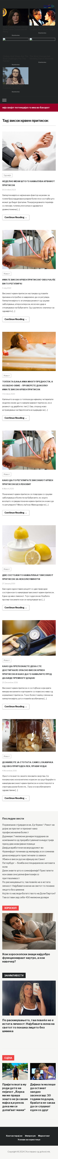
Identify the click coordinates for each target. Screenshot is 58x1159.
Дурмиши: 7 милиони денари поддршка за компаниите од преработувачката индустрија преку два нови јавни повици (28, 840)
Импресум (30, 1136)
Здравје (7, 175)
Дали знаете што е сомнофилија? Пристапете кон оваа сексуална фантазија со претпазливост (27, 874)
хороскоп (10, 908)
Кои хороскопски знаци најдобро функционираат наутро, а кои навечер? (26, 958)
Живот (7, 273)
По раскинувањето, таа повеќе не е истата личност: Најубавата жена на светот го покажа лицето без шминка (28, 886)
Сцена (8, 1057)
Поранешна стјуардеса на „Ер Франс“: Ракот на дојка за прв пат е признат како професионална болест (28, 829)
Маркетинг (44, 1136)
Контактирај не (14, 1136)
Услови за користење (29, 1139)
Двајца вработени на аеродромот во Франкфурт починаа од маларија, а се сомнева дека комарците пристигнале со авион (28, 851)
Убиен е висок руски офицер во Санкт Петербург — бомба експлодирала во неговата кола (28, 863)
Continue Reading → (16, 217)
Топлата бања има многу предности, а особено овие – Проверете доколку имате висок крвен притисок (27, 385)
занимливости (14, 975)
